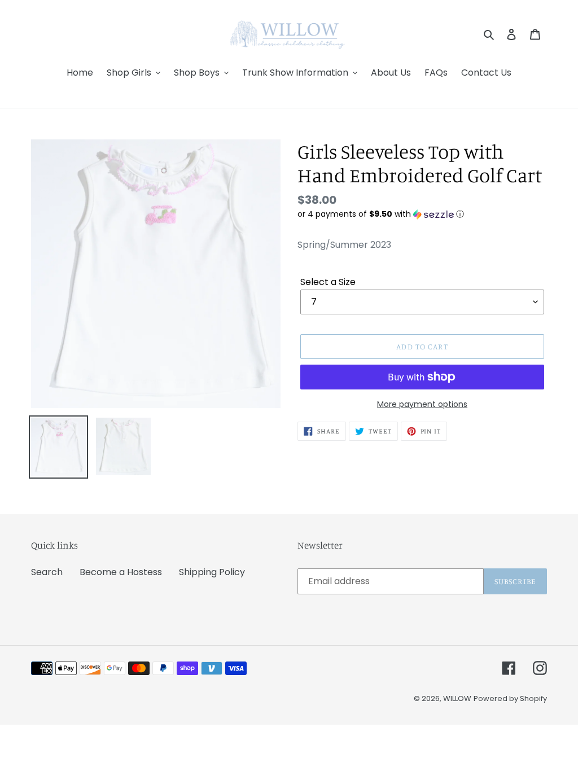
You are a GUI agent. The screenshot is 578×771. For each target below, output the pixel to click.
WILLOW (457, 698)
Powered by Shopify (510, 698)
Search (47, 572)
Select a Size (328, 282)
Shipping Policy (212, 572)
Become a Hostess (121, 572)
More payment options (422, 404)
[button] (380, 214)
